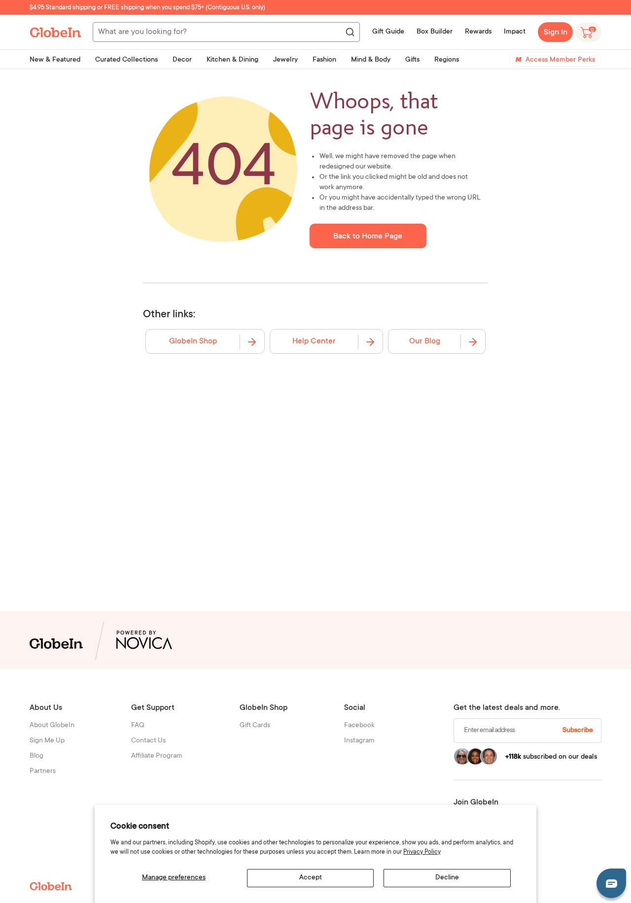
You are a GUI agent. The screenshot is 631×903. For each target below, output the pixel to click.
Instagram (359, 741)
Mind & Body (370, 60)
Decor (182, 60)
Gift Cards (255, 726)
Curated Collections (126, 60)
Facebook (359, 726)
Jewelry (285, 60)
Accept (310, 878)
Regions (446, 60)
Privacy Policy (422, 852)
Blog (36, 756)
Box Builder (435, 32)
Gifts (412, 60)
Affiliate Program (156, 756)
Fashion (324, 60)
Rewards (478, 32)
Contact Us (148, 741)
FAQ (137, 726)
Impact (515, 32)
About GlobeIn (52, 726)
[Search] (349, 32)
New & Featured (55, 60)
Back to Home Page (367, 236)
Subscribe (577, 731)
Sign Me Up (47, 741)
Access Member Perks (560, 60)
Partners (43, 771)
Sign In (555, 32)
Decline (447, 878)
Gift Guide (388, 32)
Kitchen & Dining (232, 60)
